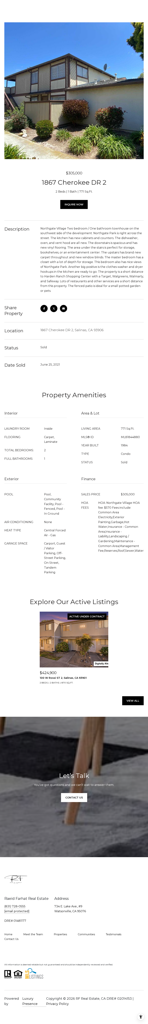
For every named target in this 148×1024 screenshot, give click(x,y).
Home (8, 934)
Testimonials (113, 934)
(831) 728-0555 (14, 906)
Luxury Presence (30, 1001)
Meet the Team (33, 934)
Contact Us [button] (74, 797)
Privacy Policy (57, 1004)
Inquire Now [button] (74, 204)
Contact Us (11, 939)
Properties (60, 934)
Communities (86, 934)
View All (133, 700)
